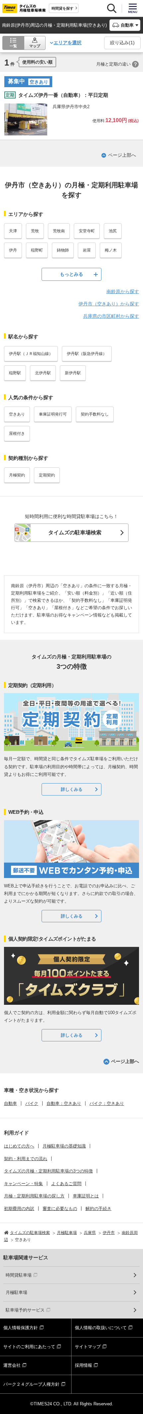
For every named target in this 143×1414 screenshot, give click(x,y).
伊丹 (13, 250)
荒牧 (35, 231)
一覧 (13, 46)
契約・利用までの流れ (25, 1158)
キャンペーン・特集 (23, 1183)
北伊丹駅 (43, 373)
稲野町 (37, 250)
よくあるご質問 (66, 1183)
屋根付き (17, 433)
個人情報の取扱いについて (101, 1327)
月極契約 (17, 475)
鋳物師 (63, 250)
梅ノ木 (111, 250)
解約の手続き (98, 1208)
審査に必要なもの (60, 1208)
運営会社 (12, 1365)
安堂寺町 (87, 231)
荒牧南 (59, 231)
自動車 (10, 1103)
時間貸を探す (62, 8)
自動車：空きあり (64, 1103)
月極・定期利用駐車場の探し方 (34, 1195)
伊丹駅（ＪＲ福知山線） (31, 353)
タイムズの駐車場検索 (74, 532)
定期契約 (47, 475)
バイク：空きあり (106, 1103)
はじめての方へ (19, 1146)
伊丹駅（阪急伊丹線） (87, 353)
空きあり (17, 414)
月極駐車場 (16, 1292)
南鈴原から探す (122, 291)
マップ (34, 46)
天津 (13, 231)
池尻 (113, 231)
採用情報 (83, 1365)
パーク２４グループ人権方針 (31, 1384)
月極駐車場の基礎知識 (64, 1146)
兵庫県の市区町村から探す (111, 316)
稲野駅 (15, 373)
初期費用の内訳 (19, 1208)
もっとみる (71, 274)
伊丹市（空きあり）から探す (108, 303)
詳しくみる (71, 789)
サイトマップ (88, 1346)
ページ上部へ (122, 155)
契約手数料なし (95, 414)
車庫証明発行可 (53, 414)
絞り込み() (122, 42)
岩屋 (87, 250)
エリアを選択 (67, 42)
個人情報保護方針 (20, 1327)
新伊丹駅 (73, 373)
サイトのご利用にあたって (29, 1346)
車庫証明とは (86, 1195)
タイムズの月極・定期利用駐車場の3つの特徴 (48, 1170)
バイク (31, 1103)
